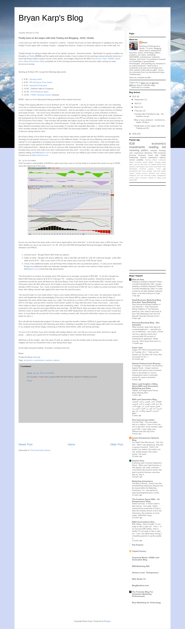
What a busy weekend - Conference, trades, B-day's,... (149, 121)
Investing (158, 162)
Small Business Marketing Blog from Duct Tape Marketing (146, 301)
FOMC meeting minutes (41, 95)
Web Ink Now (138, 279)
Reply (29, 380)
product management (158, 175)
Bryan (144, 42)
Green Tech (137, 348)
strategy (162, 150)
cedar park (156, 171)
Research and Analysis (137, 166)
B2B (132, 143)
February (138, 111)
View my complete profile (140, 77)
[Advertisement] (71, 433)
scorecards (143, 178)
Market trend (161, 164)
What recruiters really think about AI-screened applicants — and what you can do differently (146, 329)
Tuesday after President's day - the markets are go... (149, 115)
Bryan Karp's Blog (51, 17)
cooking (138, 173)
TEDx (164, 166)
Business (148, 153)
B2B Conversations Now (143, 522)
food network (161, 173)
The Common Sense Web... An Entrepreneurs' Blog (146, 500)
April (136, 103)
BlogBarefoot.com (140, 585)
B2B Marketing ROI (141, 566)
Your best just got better (143, 420)
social (164, 178)
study (131, 180)
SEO (146, 166)
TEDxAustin (133, 169)
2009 (134, 134)
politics (144, 150)
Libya (131, 164)
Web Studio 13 (138, 579)
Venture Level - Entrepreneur (145, 572)
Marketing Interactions (142, 481)
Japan (164, 162)
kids (156, 155)
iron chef (140, 175)
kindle (163, 155)
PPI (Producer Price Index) (41, 82)
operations (153, 157)
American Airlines (151, 160)
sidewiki (150, 178)
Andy (29, 373)
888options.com (42, 152)
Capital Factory (139, 551)
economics (28, 360)
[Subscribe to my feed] (130, 87)
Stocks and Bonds (155, 166)
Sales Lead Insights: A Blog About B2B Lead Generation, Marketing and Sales (145, 386)
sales (137, 178)
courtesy (145, 173)
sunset (132, 160)
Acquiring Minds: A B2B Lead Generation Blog (145, 558)
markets (48, 360)
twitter (135, 180)
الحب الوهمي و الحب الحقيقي (143, 402)
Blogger (107, 621)
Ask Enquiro (137, 545)
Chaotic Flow (138, 461)
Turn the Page (138, 422)
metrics (143, 157)
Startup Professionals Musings (146, 363)
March (137, 107)
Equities (150, 162)
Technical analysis (146, 169)
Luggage (153, 164)
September (139, 99)
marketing (134, 150)
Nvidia (32, 56)
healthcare (132, 175)
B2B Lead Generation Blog (144, 399)
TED (155, 153)
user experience (136, 153)
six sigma (157, 178)
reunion (131, 178)
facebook (152, 173)
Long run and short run (142, 164)
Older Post (116, 444)
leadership (133, 157)
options (56, 360)
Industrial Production (38, 85)
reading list (157, 147)
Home (71, 444)
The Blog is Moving (140, 483)
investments (39, 360)
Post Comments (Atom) (40, 450)
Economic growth (141, 162)
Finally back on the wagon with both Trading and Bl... (149, 127)
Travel (158, 169)
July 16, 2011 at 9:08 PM (43, 373)
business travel (145, 155)
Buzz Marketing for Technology (146, 602)
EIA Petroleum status (39, 92)
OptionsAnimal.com (40, 155)
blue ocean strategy (145, 171)
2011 (134, 96)
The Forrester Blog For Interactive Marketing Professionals (142, 594)
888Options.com (31, 269)
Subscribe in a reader (140, 87)
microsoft (147, 175)
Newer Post (26, 444)
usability (139, 160)
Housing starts (36, 79)
